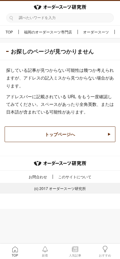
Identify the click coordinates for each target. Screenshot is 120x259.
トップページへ (60, 134)
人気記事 (75, 255)
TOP (9, 31)
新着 (45, 255)
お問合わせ (38, 176)
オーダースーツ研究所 (67, 188)
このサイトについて (74, 176)
